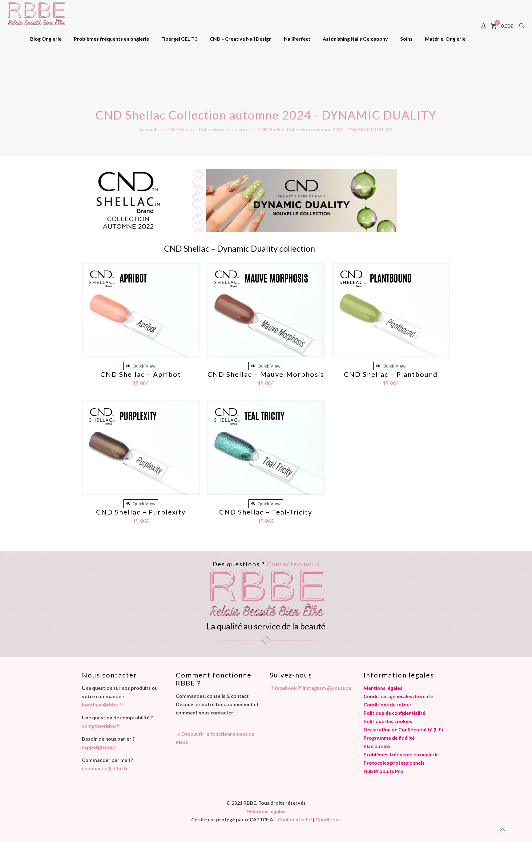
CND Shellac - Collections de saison (207, 129)
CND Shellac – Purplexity (141, 512)
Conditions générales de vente (398, 696)
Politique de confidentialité (394, 713)
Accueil (148, 129)
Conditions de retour (388, 704)
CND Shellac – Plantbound (391, 374)
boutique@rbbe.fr (102, 704)
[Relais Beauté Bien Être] (36, 13)
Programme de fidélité (389, 738)
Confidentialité (295, 819)
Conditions (328, 819)
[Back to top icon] (502, 829)
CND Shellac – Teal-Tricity (265, 512)
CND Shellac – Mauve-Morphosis (266, 374)
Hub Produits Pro (383, 771)
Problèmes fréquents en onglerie (401, 754)
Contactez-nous (293, 563)
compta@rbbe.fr (101, 726)
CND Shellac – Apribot (140, 374)
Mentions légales (383, 688)
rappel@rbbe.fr (100, 747)
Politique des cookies (388, 721)
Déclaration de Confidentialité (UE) (403, 729)
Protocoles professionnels (394, 763)
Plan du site (377, 746)
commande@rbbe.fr (105, 768)
